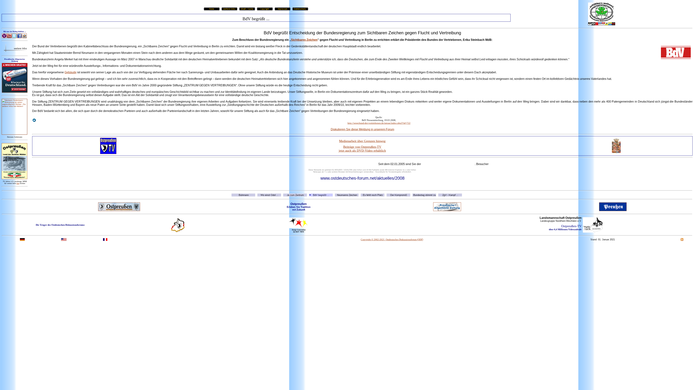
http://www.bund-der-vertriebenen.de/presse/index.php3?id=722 (379, 123)
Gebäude (70, 72)
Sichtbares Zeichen (304, 39)
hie (18, 183)
